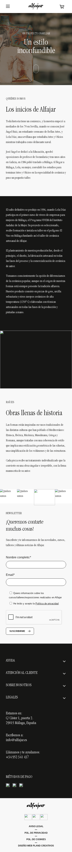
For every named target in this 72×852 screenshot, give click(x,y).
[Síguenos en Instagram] (36, 817)
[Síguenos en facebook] (28, 817)
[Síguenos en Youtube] (44, 817)
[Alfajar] (36, 6)
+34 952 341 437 (17, 757)
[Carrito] (62, 6)
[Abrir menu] (8, 6)
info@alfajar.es (16, 740)
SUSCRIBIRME (17, 631)
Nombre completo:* (18, 557)
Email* (10, 574)
